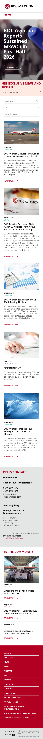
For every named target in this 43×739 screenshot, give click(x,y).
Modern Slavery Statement (16, 718)
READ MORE (9, 181)
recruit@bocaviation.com (13, 538)
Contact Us (9, 684)
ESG (5, 675)
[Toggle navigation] (39, 6)
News (6, 662)
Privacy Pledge (11, 702)
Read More (12, 67)
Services (7, 666)
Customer (8, 689)
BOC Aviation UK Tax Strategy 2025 (20, 713)
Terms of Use (10, 693)
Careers (7, 680)
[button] (14, 653)
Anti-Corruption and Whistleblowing (14, 707)
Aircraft (8, 671)
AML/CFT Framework (13, 697)
